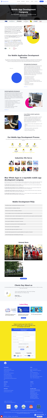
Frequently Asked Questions (7, 390)
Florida (19, 41)
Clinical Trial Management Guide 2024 (34, 398)
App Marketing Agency (6, 371)
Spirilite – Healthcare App (33, 376)
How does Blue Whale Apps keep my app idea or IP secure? (13, 229)
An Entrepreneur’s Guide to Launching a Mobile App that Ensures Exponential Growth (23, 315)
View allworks (23, 278)
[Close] (45, 414)
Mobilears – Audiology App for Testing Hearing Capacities (35, 370)
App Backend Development (13, 378)
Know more (25, 86)
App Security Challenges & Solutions (34, 394)
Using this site (5, 416)
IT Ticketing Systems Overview (33, 395)
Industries (27, 1)
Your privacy (9, 416)
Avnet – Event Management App (34, 372)
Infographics (11, 390)
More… (4, 379)
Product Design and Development (8, 375)
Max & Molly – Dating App (39, 376)
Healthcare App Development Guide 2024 (35, 389)
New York (6, 42)
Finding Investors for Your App (33, 392)
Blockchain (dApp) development (7, 374)
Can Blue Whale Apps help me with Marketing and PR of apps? (14, 234)
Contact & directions (15, 416)
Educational (5, 384)
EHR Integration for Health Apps (34, 397)
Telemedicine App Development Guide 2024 (35, 390)
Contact (41, 1)
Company (32, 1)
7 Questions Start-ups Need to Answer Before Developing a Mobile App (10, 315)
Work (31, 367)
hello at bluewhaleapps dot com (10, 402)
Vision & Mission (32, 383)
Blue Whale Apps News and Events (8, 391)
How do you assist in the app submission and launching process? (14, 218)
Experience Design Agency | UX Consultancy (9, 370)
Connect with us (39, 416)
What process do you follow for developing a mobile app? (13, 210)
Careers (31, 386)
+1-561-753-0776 (23, 330)
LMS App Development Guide (33, 393)
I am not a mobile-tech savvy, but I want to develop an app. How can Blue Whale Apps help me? (18, 213)
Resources (36, 1)
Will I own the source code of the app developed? (12, 226)
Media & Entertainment (6, 386)
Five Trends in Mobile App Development (36, 314)
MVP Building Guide (32, 391)
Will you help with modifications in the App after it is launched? (14, 221)
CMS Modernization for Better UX (34, 396)
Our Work (18, 1)
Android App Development (7, 378)
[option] (23, 294)
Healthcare (5, 383)
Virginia (11, 41)
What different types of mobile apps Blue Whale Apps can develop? (14, 205)
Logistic (5, 385)
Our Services (23, 1)
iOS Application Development (30, 64)
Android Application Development (12, 91)
